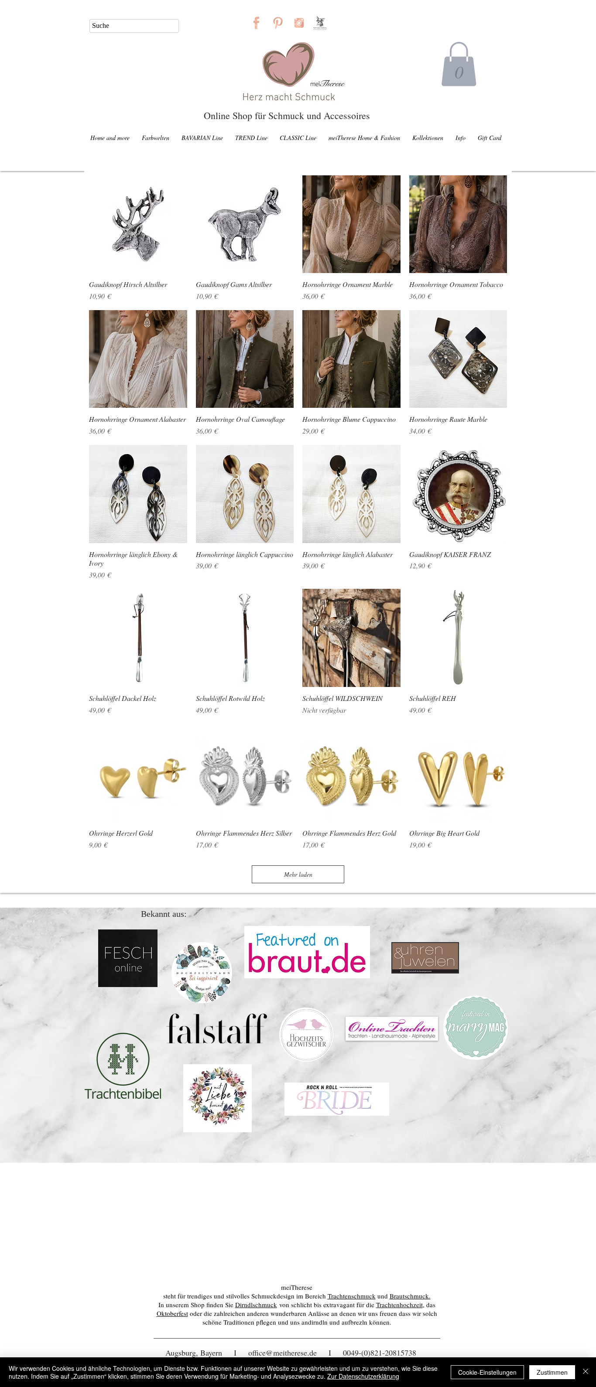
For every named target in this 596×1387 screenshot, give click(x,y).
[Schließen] (585, 1372)
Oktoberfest (172, 1313)
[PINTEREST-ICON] (277, 22)
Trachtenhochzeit (399, 1304)
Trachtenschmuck (352, 1295)
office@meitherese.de (282, 1352)
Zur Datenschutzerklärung (363, 1376)
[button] (458, 64)
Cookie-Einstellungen (487, 1372)
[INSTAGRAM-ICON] (299, 22)
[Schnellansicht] (138, 224)
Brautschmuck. (410, 1295)
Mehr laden (298, 874)
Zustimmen (552, 1372)
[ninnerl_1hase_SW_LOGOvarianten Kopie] (320, 22)
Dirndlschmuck (256, 1304)
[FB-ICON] (256, 22)
